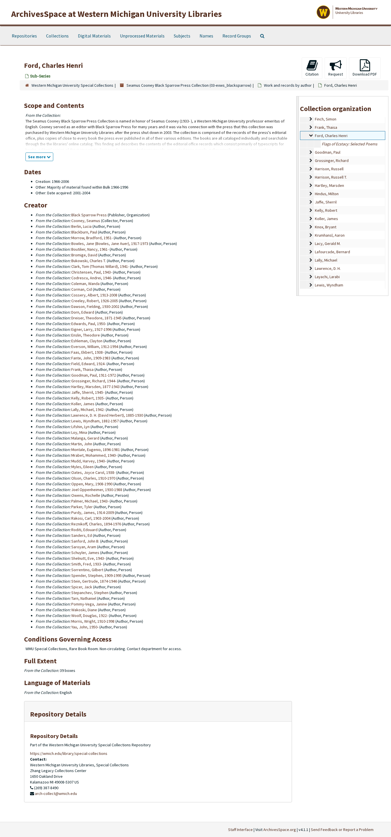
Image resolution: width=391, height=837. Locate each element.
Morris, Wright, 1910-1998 (92, 621)
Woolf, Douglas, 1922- (89, 615)
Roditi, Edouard (84, 529)
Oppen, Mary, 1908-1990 (91, 483)
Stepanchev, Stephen (89, 592)
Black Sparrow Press (89, 214)
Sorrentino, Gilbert (87, 569)
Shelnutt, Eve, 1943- (88, 558)
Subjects (182, 36)
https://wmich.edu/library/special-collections (68, 753)
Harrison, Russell (329, 168)
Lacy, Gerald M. (328, 243)
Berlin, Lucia (81, 226)
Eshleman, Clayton (86, 340)
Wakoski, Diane (84, 609)
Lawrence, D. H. (328, 268)
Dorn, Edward (82, 312)
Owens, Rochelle (85, 495)
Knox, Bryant (325, 226)
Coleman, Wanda (85, 283)
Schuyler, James (85, 552)
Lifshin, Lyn (80, 426)
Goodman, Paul (327, 152)
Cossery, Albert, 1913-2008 (94, 295)
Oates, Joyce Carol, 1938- (93, 472)
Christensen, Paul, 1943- (91, 272)
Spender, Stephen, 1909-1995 (96, 575)
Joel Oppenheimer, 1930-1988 (96, 489)
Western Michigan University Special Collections (72, 85)
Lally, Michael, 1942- (88, 409)
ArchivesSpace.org (279, 829)
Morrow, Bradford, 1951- (92, 237)
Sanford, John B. (85, 541)
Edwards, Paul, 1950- (88, 323)
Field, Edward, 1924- (88, 363)
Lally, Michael (326, 260)
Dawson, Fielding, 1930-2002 (95, 306)
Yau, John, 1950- (84, 627)
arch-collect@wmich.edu (56, 793)
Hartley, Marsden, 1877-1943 (95, 386)
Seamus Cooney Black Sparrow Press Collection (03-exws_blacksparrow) (189, 85)
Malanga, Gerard (85, 438)
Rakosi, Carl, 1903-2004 (90, 518)
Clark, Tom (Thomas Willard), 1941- (100, 266)
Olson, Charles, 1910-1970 (93, 478)
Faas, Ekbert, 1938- (87, 352)
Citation (312, 74)
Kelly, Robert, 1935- (88, 398)
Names (206, 36)
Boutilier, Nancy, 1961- (90, 249)
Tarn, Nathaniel (83, 598)
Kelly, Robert (326, 210)
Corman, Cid (81, 289)
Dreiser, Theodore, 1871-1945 (96, 317)
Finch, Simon (325, 119)
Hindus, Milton (327, 193)
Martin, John (81, 443)
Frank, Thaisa (326, 127)
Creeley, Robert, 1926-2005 (94, 300)
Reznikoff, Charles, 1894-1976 (96, 524)
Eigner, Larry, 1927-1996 (91, 329)
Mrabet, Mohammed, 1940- (94, 455)
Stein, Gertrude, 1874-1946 (94, 581)
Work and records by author (288, 85)
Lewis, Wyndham (329, 285)
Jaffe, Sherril (326, 202)
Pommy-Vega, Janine (89, 604)
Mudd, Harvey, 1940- (88, 461)
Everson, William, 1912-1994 (94, 346)
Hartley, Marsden (329, 185)
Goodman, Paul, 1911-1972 (93, 375)
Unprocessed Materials (142, 36)
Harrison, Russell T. (331, 177)
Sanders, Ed (81, 535)
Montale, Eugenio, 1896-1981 (95, 449)
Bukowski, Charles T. (88, 260)
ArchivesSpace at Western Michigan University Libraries (116, 13)
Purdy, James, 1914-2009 (92, 512)
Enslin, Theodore (85, 335)
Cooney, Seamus (85, 220)
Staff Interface (240, 829)
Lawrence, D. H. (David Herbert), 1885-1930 (107, 415)
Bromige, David (84, 255)
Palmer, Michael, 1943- (90, 501)
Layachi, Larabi (327, 276)
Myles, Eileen (82, 466)
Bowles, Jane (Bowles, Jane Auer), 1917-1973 (109, 243)
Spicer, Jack (81, 586)
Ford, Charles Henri (331, 135)
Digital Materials (94, 36)
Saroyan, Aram (83, 546)
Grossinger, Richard (332, 160)
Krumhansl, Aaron (330, 235)
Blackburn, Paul (84, 232)
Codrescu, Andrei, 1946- (91, 277)
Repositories (24, 36)
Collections (57, 36)
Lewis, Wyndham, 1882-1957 (95, 421)
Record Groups (236, 36)
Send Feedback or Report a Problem (342, 829)
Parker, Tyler (82, 506)
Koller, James (326, 218)
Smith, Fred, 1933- (86, 564)
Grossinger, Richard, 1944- (93, 380)
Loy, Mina (79, 432)
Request (335, 74)
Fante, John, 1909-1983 (90, 358)
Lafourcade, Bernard (332, 251)
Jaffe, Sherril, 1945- (87, 392)
